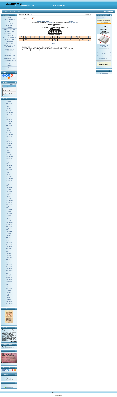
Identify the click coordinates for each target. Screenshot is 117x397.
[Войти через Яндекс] (12, 75)
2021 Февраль (9, 283)
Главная (5, 11)
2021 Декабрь (9, 288)
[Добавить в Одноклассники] (15, 370)
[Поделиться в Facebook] (5, 370)
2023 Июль (9, 299)
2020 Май (9, 272)
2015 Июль (9, 174)
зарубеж (71, 21)
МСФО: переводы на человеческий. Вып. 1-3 (104, 53)
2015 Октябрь (9, 180)
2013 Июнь (9, 128)
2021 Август (9, 286)
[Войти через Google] (14, 75)
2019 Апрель (9, 251)
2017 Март (9, 211)
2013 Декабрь (9, 139)
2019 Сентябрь (9, 261)
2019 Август (9, 259)
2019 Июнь (9, 255)
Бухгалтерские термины (43, 21)
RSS (31, 14)
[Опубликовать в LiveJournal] (10, 370)
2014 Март (9, 145)
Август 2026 (12, 84)
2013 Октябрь (9, 136)
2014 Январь (9, 141)
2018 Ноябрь (9, 242)
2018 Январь (9, 229)
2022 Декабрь (9, 294)
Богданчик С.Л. (104, 73)
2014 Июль (9, 152)
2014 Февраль (9, 143)
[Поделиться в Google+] (12, 370)
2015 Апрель (9, 169)
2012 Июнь (9, 106)
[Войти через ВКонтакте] (6, 75)
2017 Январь (9, 207)
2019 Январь (9, 246)
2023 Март (9, 296)
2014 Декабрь (9, 162)
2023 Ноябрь (9, 301)
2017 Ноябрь (9, 226)
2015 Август (9, 176)
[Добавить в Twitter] (8, 370)
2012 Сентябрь (9, 112)
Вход (19, 11)
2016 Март (9, 189)
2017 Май (9, 215)
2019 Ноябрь (9, 264)
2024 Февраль (9, 303)
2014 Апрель (9, 147)
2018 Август (9, 237)
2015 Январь (9, 163)
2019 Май (9, 253)
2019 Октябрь (9, 262)
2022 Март (9, 290)
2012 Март (9, 101)
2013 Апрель (9, 125)
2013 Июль (9, 130)
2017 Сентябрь (9, 222)
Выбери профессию (104, 45)
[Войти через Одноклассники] (9, 78)
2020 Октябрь (9, 277)
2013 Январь (9, 119)
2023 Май (9, 297)
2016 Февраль (9, 187)
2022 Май (9, 292)
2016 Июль (9, 196)
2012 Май (9, 105)
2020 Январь (9, 268)
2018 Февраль (9, 231)
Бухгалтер (104, 46)
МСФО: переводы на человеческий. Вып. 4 (104, 56)
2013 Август (9, 132)
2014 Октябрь (9, 158)
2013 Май (9, 127)
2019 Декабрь (9, 266)
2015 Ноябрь (9, 182)
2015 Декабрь (9, 184)
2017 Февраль (9, 209)
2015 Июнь (9, 173)
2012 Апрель (9, 103)
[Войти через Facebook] (9, 75)
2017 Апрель (9, 213)
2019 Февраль (9, 248)
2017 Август (9, 220)
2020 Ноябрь (9, 279)
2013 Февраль (9, 121)
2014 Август (9, 154)
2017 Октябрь (9, 224)
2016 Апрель (9, 191)
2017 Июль (9, 218)
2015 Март (9, 167)
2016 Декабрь (9, 206)
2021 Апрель (9, 284)
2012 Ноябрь (9, 116)
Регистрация (12, 11)
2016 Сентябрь (9, 200)
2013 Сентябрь (9, 134)
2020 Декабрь (9, 281)
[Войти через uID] (3, 75)
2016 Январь (9, 185)
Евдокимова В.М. (9, 363)
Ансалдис (9, 323)
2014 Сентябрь (9, 156)
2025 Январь (9, 305)
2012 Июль (9, 108)
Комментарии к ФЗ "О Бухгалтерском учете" (103, 50)
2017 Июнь (9, 217)
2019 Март (9, 250)
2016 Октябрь (9, 202)
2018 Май (9, 235)
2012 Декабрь (9, 117)
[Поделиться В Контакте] (3, 370)
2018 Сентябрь (9, 239)
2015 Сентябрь (9, 178)
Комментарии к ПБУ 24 (103, 58)
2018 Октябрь (9, 240)
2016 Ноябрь (9, 204)
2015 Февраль (9, 165)
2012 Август (9, 110)
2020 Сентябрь (9, 275)
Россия (48, 22)
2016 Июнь (9, 195)
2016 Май (9, 193)
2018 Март (9, 233)
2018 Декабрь (9, 244)
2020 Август (9, 273)
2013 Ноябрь (9, 138)
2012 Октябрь (9, 114)
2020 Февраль (9, 270)
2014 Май (9, 149)
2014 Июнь (9, 150)
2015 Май (9, 171)
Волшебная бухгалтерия (104, 48)
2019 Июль (9, 257)
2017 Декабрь (9, 228)
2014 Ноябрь (9, 160)
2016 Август (9, 198)
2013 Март (9, 123)
